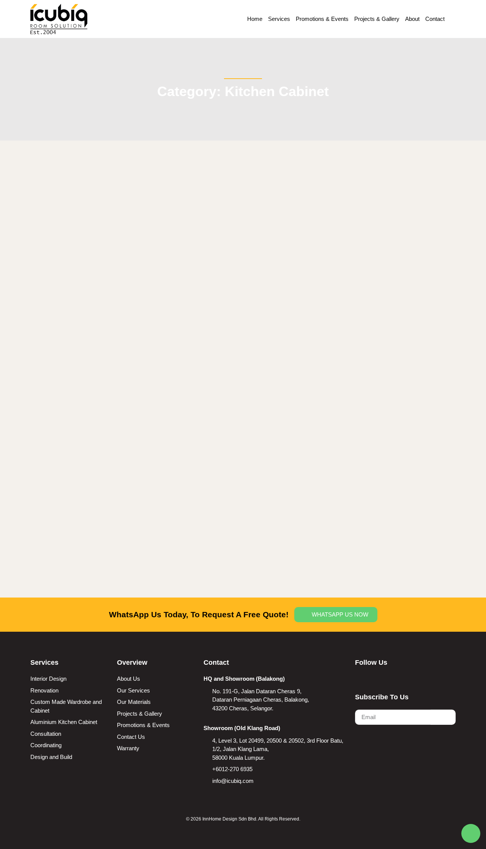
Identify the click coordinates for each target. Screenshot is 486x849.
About (412, 19)
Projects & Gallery (376, 19)
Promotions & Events (322, 19)
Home (254, 19)
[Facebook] (358, 678)
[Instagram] (372, 678)
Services (279, 19)
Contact (435, 19)
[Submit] (443, 717)
